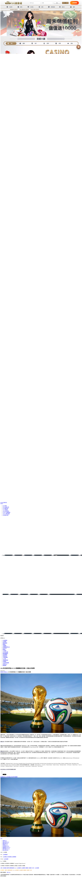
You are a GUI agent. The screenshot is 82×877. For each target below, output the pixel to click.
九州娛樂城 (5, 640)
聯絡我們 (6, 512)
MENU (1, 503)
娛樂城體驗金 (5, 653)
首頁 (5, 505)
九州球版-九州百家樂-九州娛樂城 (9, 856)
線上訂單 (5, 515)
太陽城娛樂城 (5, 660)
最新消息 (5, 508)
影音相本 (6, 511)
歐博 (8, 867)
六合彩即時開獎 (6, 662)
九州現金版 (5, 854)
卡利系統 (4, 867)
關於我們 (6, 513)
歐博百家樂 (11, 867)
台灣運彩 (4, 661)
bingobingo (5, 648)
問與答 (5, 509)
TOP (1, 838)
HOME (1, 502)
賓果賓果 (4, 665)
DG (15, 867)
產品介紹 (6, 507)
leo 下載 (4, 658)
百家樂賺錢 (5, 654)
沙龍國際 (4, 645)
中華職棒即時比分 (6, 647)
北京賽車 (4, 641)
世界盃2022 (5, 664)
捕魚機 (4, 644)
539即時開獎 (5, 657)
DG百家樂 (19, 867)
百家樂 (30, 867)
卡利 (1, 867)
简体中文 (5, 502)
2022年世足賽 (5, 652)
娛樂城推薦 (5, 643)
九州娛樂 (4, 650)
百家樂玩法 (5, 656)
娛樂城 (4, 649)
